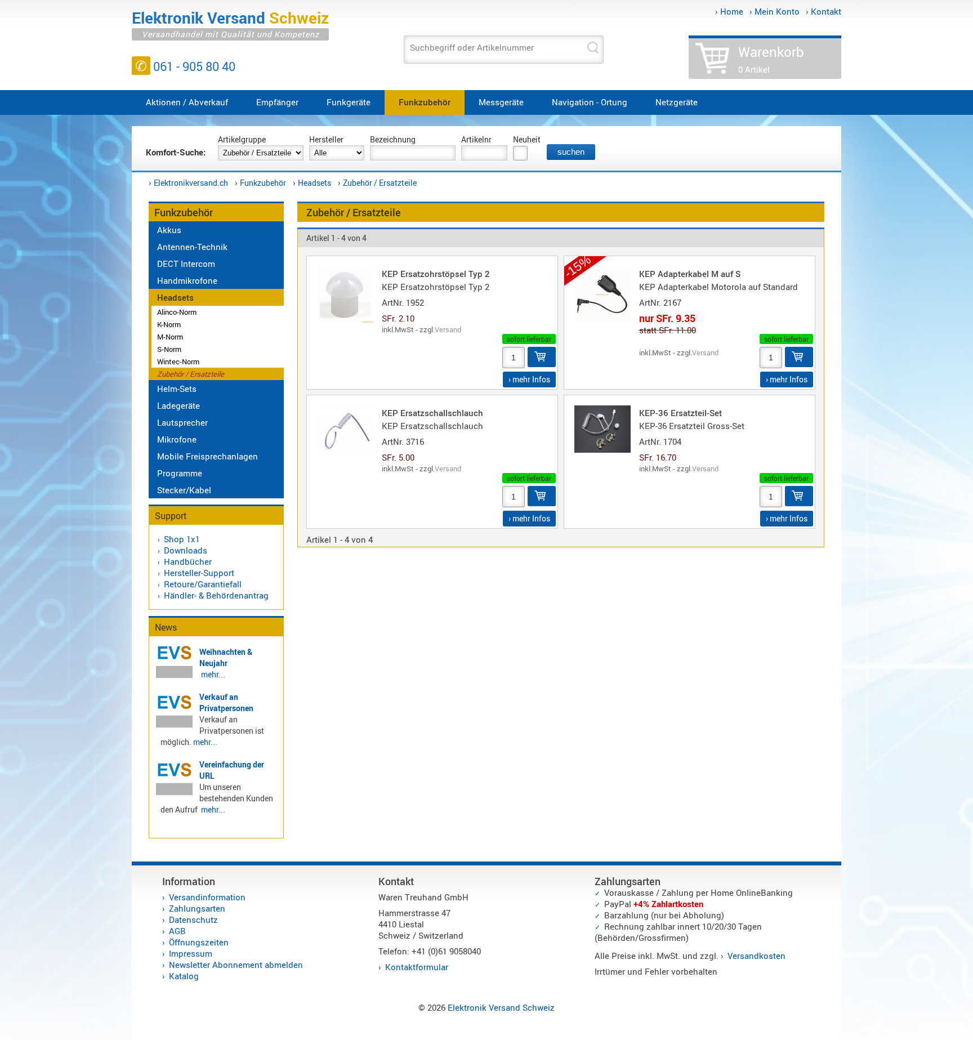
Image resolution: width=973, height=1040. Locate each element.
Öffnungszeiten (199, 942)
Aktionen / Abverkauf (187, 102)
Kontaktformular (416, 966)
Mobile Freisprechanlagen (207, 456)
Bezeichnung (393, 139)
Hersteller (326, 139)
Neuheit (527, 139)
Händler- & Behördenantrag (216, 595)
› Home (729, 11)
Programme (179, 473)
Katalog (184, 975)
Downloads (185, 550)
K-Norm (169, 324)
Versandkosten (756, 955)
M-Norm (170, 337)
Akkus (169, 229)
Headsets (314, 182)
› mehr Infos (529, 379)
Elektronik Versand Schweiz (501, 1007)
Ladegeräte (178, 405)
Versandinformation (207, 897)
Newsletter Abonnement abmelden (236, 964)
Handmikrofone (187, 280)
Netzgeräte (676, 102)
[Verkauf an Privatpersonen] (174, 725)
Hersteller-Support (199, 572)
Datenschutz (193, 919)
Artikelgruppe (242, 139)
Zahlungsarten (197, 908)
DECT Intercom (186, 263)
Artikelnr (476, 139)
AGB (177, 930)
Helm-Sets (177, 388)
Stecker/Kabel (184, 490)
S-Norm (169, 349)
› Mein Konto (774, 11)
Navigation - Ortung (589, 102)
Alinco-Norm (177, 312)
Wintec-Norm (178, 361)
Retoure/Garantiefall (203, 584)
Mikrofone (177, 439)
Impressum (190, 953)
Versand (448, 329)
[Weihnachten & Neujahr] (174, 676)
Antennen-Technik (192, 246)
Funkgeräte (349, 102)
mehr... (213, 674)
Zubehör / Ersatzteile (380, 182)
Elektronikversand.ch (191, 182)
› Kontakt (823, 11)
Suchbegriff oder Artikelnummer (472, 47)
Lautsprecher (182, 422)
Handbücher (188, 561)
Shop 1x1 (182, 538)
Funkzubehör (424, 102)
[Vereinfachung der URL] (174, 793)
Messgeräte (501, 102)
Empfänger (277, 102)
